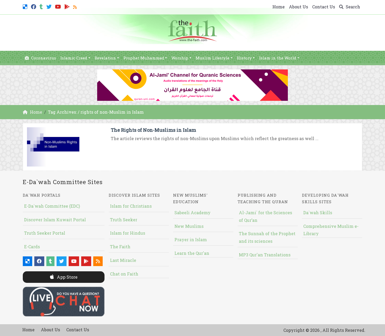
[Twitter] (49, 6)
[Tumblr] (42, 6)
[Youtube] (58, 6)
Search (352, 6)
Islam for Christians (131, 206)
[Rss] (75, 6)
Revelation (105, 57)
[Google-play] (67, 6)
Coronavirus (43, 57)
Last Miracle (123, 260)
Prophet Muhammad (143, 57)
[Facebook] (34, 6)
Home (278, 6)
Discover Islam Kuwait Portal (55, 219)
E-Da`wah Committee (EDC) (52, 206)
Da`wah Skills (317, 212)
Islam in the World (277, 57)
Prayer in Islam (190, 239)
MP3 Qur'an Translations (264, 254)
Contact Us (323, 6)
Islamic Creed (73, 57)
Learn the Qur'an (191, 253)
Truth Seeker (123, 219)
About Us (298, 6)
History (244, 57)
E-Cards (32, 246)
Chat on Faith (124, 274)
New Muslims (189, 226)
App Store (67, 277)
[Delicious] (26, 6)
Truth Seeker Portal (44, 233)
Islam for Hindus (127, 233)
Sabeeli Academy (192, 212)
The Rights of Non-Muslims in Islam (153, 130)
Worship (179, 57)
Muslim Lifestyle (212, 57)
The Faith (120, 246)
